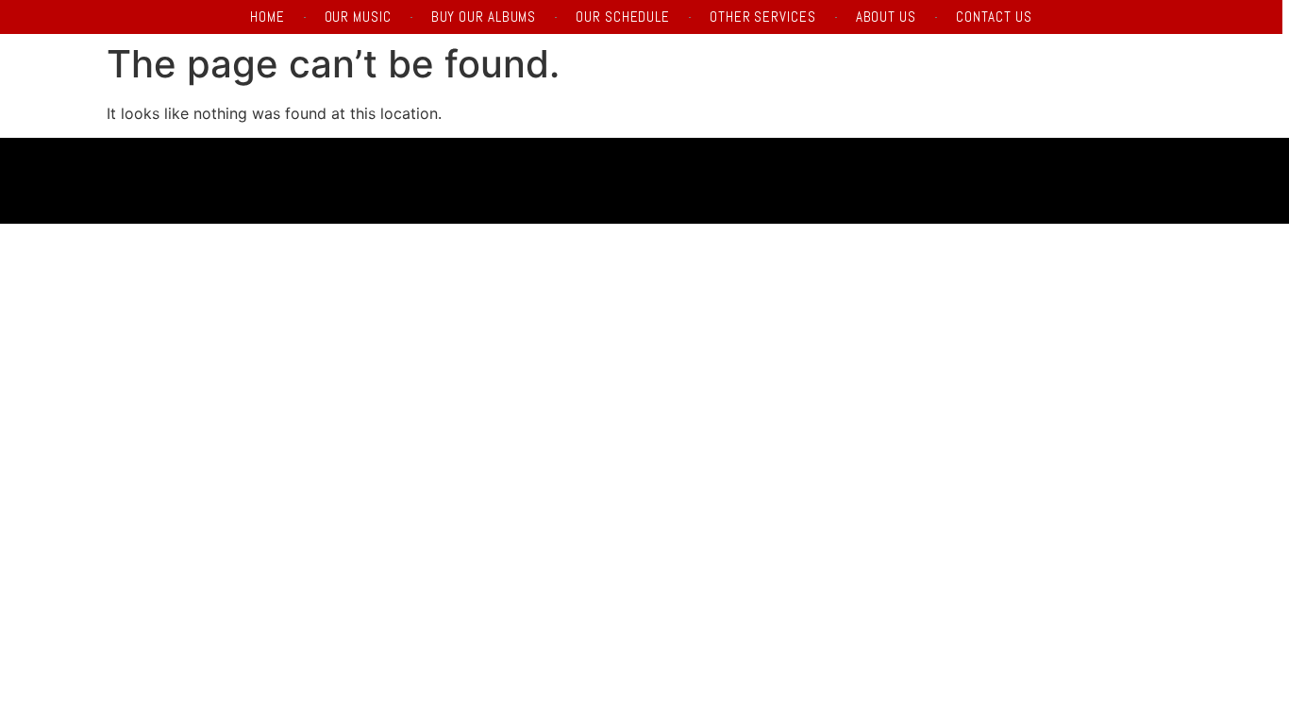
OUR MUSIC (358, 16)
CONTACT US (994, 16)
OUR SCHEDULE (623, 16)
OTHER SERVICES (763, 16)
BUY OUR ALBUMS (484, 16)
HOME (267, 16)
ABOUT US (886, 16)
